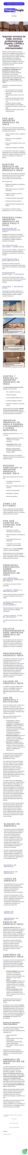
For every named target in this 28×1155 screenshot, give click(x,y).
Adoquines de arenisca (11, 919)
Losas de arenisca (9, 912)
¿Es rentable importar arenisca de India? (13, 579)
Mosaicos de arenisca (11, 872)
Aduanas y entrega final (12, 287)
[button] (24, 1151)
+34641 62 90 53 (7, 1134)
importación (13, 210)
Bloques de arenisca (10, 865)
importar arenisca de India (15, 175)
